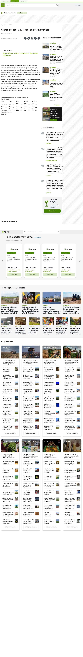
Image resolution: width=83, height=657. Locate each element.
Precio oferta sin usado (13, 270)
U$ (8, 267)
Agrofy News (4, 24)
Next (80, 261)
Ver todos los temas (10, 433)
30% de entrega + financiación (12, 272)
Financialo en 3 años (30, 273)
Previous (2, 261)
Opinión (11, 24)
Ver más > (57, 105)
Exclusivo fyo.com (6, 33)
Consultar (14, 274)
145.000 (14, 267)
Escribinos (53, 120)
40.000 (67, 267)
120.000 (32, 267)
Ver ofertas (37, 237)
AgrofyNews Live (22, 13)
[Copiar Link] (39, 38)
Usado (8, 255)
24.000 (49, 267)
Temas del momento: (10, 13)
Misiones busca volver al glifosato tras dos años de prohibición (20, 54)
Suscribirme (52, 211)
